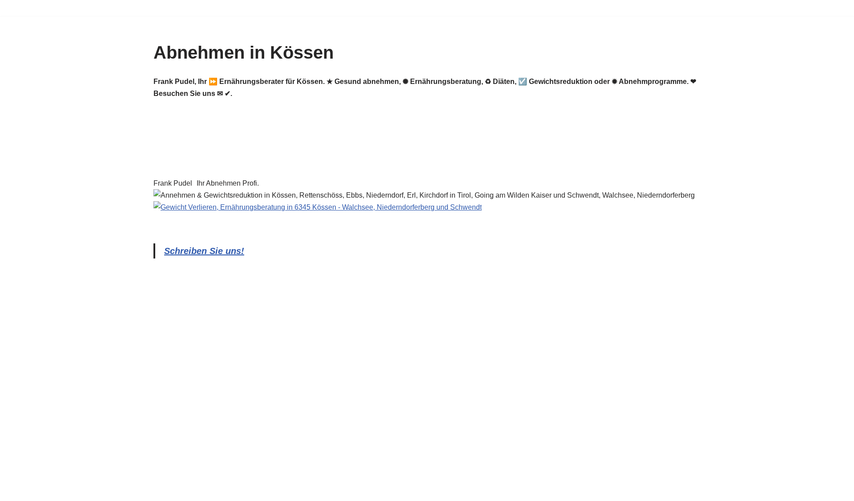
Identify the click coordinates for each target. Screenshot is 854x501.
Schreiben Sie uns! (204, 251)
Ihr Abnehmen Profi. (228, 183)
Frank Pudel (172, 183)
